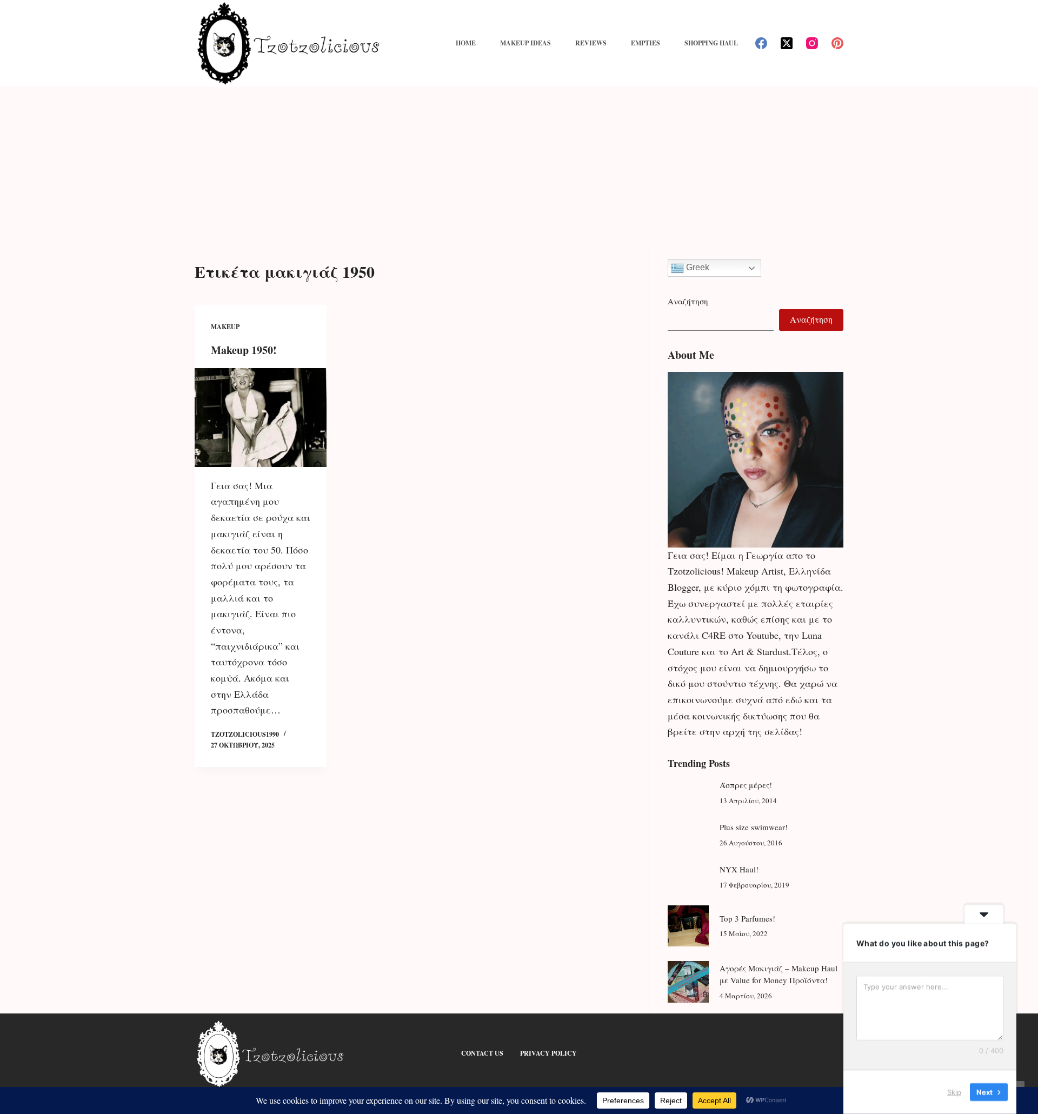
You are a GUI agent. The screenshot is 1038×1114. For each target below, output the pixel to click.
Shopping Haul (711, 43)
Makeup (225, 326)
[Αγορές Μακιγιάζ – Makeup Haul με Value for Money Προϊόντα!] (688, 981)
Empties (645, 43)
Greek (696, 267)
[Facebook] (761, 43)
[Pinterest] (837, 43)
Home (466, 43)
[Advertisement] (519, 167)
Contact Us (482, 1053)
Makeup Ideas (525, 43)
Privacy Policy (548, 1053)
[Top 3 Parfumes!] (688, 925)
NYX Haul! (739, 869)
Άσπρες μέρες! (746, 784)
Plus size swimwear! (754, 827)
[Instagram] (812, 43)
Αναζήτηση (688, 301)
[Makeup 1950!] (261, 417)
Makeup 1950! (244, 350)
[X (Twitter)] (787, 43)
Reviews (591, 43)
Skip (954, 1092)
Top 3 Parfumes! (747, 918)
